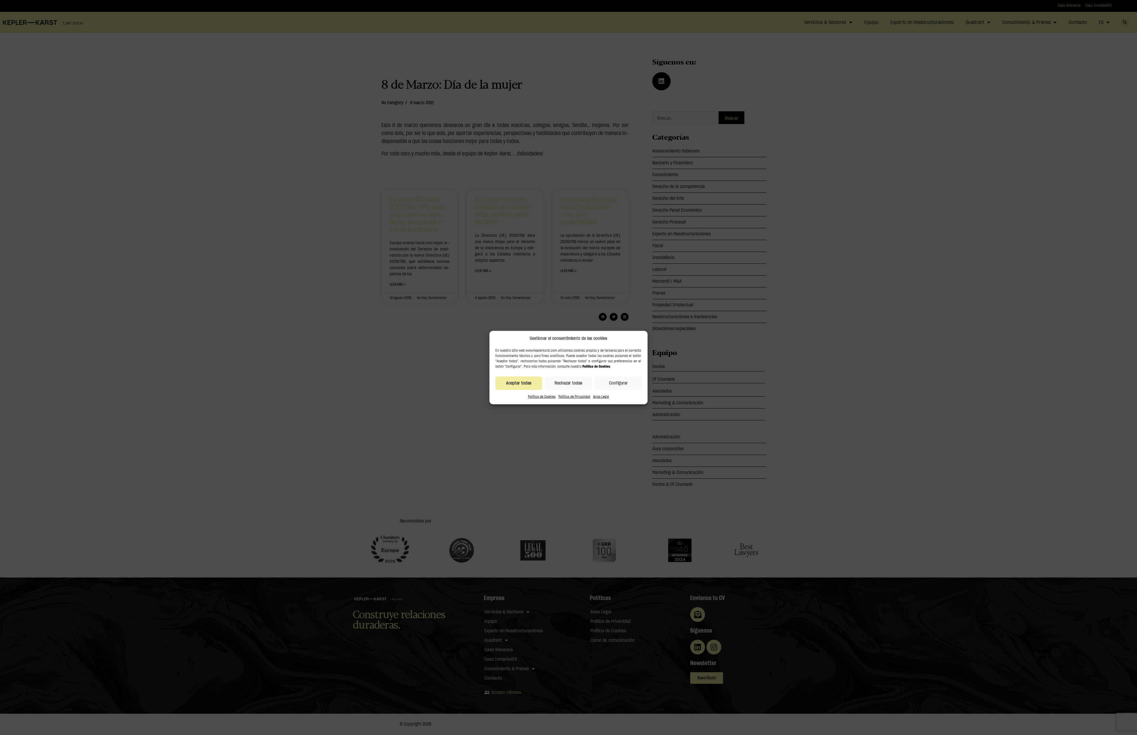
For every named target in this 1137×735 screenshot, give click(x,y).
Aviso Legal (601, 396)
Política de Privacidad (574, 396)
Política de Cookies (541, 396)
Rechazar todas (568, 383)
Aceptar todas (518, 383)
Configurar (618, 383)
